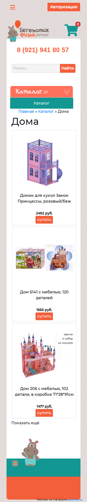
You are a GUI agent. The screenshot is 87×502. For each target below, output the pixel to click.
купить (44, 219)
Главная (26, 111)
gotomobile (75, 499)
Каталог (46, 111)
